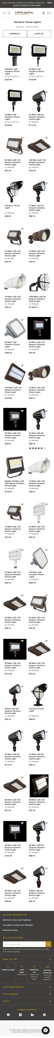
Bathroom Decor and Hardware (17, 920)
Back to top (10, 959)
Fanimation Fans (10, 930)
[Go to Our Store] (24, 13)
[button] (46, 1030)
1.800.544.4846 (8, 970)
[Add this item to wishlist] (22, 47)
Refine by (15, 34)
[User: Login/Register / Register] (43, 13)
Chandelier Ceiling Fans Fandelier (18, 925)
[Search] (48, 944)
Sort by (39, 34)
